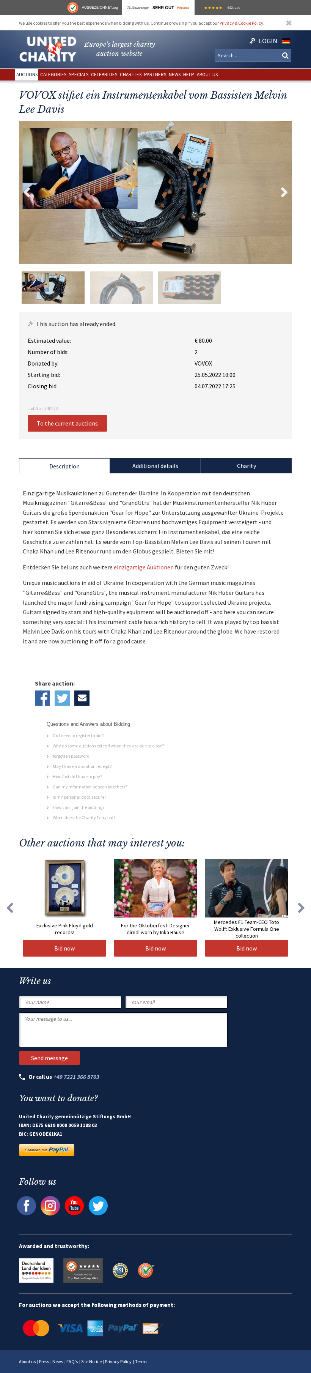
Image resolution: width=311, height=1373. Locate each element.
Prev (26, 192)
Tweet (62, 698)
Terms (141, 1361)
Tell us (82, 698)
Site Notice (91, 1361)
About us (27, 1361)
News (57, 1361)
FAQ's (72, 1361)
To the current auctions (67, 423)
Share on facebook (42, 698)
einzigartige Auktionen (144, 567)
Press (44, 1361)
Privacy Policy (118, 1361)
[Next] (301, 907)
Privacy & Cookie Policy (241, 23)
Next (284, 192)
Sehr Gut (163, 7)
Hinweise (183, 7)
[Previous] (9, 907)
